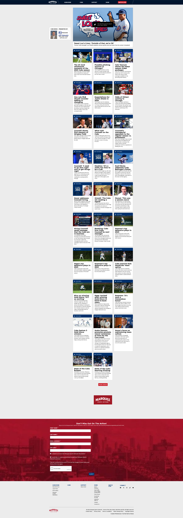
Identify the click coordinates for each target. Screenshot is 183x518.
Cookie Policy (89, 511)
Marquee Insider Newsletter (55, 493)
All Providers (55, 490)
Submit (91, 474)
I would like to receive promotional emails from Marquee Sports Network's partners (68, 458)
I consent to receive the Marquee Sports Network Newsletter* (68, 453)
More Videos (103, 384)
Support (94, 2)
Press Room (97, 494)
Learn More (55, 488)
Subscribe (67, 2)
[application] (103, 24)
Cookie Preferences (116, 513)
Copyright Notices (129, 511)
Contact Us (96, 504)
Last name (53, 434)
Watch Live (122, 2)
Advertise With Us (96, 500)
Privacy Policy (97, 511)
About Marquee (96, 487)
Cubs (81, 2)
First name (54, 428)
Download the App (96, 497)
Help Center (83, 486)
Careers (96, 502)
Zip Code (53, 447)
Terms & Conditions (107, 511)
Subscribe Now (56, 486)
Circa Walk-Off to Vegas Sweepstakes (97, 491)
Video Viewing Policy (118, 511)
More (107, 2)
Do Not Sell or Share (128, 513)
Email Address (55, 441)
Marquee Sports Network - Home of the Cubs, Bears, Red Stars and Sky (107, 509)
